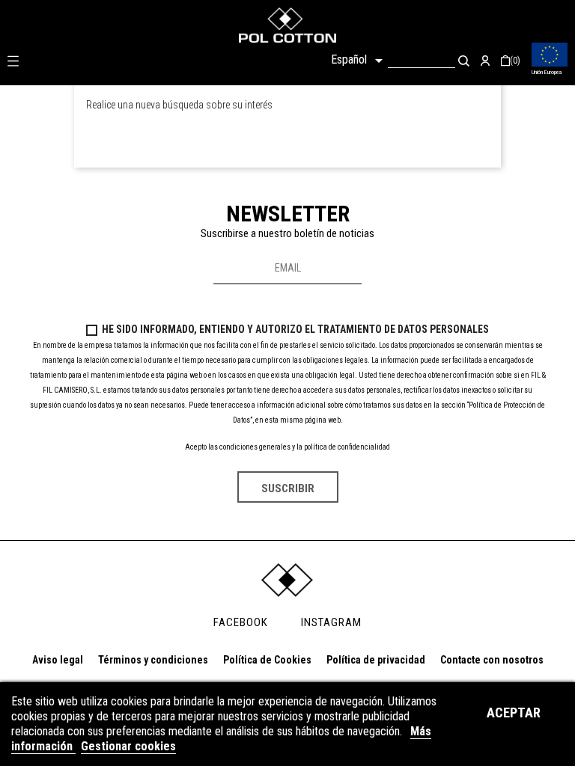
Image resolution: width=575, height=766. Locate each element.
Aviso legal (57, 660)
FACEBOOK (240, 622)
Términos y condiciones (153, 660)
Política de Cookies (267, 660)
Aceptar (514, 712)
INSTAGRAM (331, 622)
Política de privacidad (375, 660)
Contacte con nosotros (492, 660)
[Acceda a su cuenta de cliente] (485, 60)
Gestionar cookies (128, 746)
